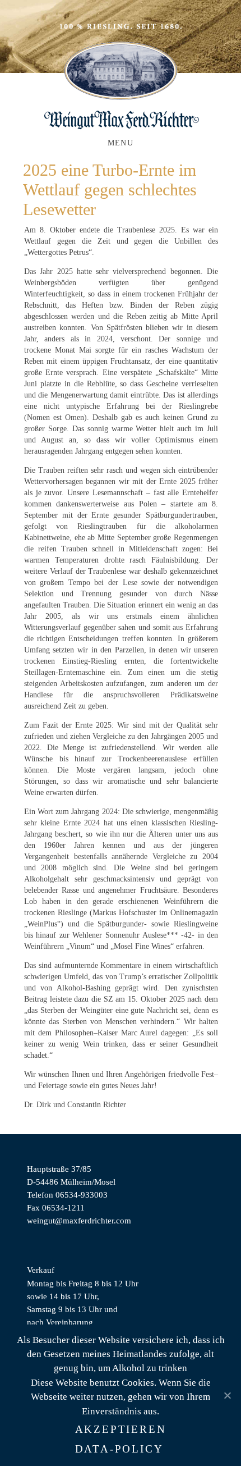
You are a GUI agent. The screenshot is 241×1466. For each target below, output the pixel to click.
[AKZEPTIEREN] (227, 1395)
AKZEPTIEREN (120, 1429)
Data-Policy (119, 1449)
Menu (121, 143)
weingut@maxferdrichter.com (79, 1220)
